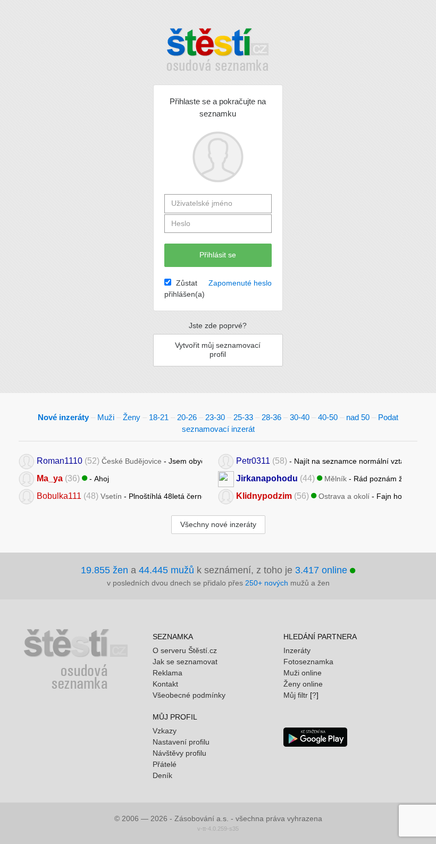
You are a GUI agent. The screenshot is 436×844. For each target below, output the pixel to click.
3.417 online (322, 570)
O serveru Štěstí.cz (185, 650)
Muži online (302, 672)
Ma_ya (50, 477)
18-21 (159, 417)
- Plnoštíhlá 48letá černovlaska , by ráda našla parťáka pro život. (119, 495)
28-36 (271, 417)
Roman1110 (59, 460)
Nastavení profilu (181, 742)
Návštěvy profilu (179, 753)
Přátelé (165, 764)
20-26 (187, 417)
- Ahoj (73, 477)
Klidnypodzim (264, 495)
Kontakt (165, 684)
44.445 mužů (166, 570)
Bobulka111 (59, 495)
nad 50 (358, 417)
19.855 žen (104, 570)
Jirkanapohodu (267, 477)
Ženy (131, 417)
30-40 (299, 417)
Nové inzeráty (63, 417)
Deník (162, 775)
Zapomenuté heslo (240, 283)
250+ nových (266, 583)
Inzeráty (297, 650)
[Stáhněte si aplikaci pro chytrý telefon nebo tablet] (315, 736)
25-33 (243, 417)
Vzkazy (165, 730)
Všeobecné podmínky (189, 695)
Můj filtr (295, 695)
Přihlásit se (217, 254)
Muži (105, 417)
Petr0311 (253, 460)
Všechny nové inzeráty (218, 524)
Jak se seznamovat (185, 661)
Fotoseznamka (308, 661)
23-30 (215, 417)
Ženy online (303, 684)
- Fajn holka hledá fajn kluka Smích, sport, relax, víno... (318, 495)
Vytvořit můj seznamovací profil (218, 350)
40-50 (328, 417)
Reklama (167, 672)
